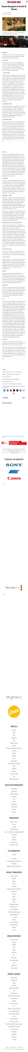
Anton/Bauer (14, 761)
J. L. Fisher (14, 917)
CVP (14, 776)
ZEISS (14, 733)
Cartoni (14, 837)
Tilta (14, 740)
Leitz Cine (14, 751)
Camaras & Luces (14, 845)
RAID (14, 897)
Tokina (14, 824)
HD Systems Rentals (14, 1014)
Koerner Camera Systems (14, 1009)
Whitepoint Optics (14, 904)
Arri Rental (14, 1034)
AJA (14, 735)
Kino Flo (14, 927)
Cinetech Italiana (14, 922)
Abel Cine (14, 812)
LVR (14, 1006)
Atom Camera (14, 876)
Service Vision (14, 1029)
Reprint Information (20, 1049)
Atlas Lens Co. (14, 822)
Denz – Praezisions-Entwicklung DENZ (14, 832)
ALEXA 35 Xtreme (9, 436)
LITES (14, 1016)
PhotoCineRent (14, 1019)
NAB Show (14, 965)
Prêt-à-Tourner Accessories (14, 889)
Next (24, 398)
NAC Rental (14, 980)
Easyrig (14, 827)
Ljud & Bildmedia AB (14, 1011)
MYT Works (14, 891)
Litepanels (14, 796)
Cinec (14, 963)
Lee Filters (14, 886)
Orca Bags (14, 859)
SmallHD (14, 769)
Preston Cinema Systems (14, 764)
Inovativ (14, 894)
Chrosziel (14, 840)
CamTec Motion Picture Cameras (14, 1024)
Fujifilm (14, 753)
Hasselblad (14, 789)
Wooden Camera (14, 794)
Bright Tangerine (14, 915)
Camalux (14, 1001)
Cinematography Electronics (14, 861)
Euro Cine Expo (14, 940)
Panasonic (14, 738)
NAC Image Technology (14, 912)
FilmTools (14, 899)
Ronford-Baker (14, 925)
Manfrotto (14, 864)
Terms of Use (20, 1047)
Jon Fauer (8, 12)
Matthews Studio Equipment (14, 866)
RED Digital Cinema (14, 779)
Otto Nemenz (14, 842)
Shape (14, 920)
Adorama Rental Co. (14, 988)
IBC (14, 955)
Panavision (14, 791)
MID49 (14, 879)
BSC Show (14, 958)
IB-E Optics (14, 835)
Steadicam (14, 804)
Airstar (14, 950)
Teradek (14, 746)
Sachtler (14, 809)
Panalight (14, 1032)
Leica (14, 758)
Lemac (14, 1039)
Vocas (14, 884)
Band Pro (14, 730)
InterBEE (14, 945)
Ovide (14, 983)
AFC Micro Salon (14, 960)
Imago (14, 942)
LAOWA (14, 855)
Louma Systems (14, 909)
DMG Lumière (14, 907)
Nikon (14, 802)
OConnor (14, 771)
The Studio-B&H (14, 774)
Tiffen (14, 766)
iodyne (14, 881)
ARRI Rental (14, 978)
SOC (14, 947)
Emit (14, 799)
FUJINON (14, 756)
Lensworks (14, 986)
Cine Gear (14, 953)
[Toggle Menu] (26, 1)
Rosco (14, 902)
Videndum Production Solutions (14, 748)
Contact (6, 1047)
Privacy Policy (13, 1047)
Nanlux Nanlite (14, 743)
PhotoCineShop (14, 829)
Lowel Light (14, 807)
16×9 (14, 930)
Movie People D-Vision (14, 996)
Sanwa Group (14, 993)
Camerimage (14, 968)
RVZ (14, 991)
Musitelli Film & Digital (14, 1027)
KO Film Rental (14, 1003)
